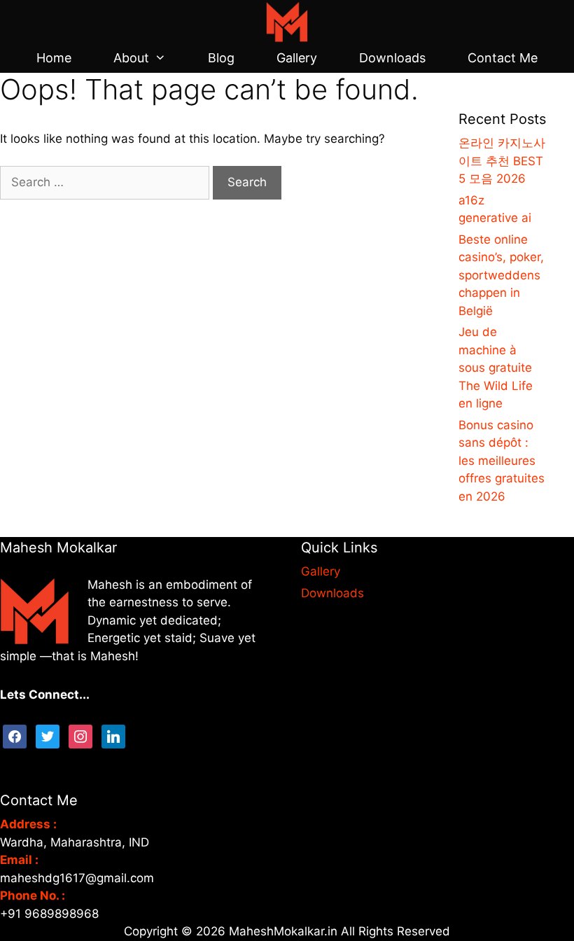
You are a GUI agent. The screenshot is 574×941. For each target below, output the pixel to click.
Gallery (296, 57)
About (131, 57)
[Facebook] (15, 736)
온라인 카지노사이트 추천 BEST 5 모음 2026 (501, 161)
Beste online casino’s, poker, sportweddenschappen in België (501, 275)
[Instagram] (80, 736)
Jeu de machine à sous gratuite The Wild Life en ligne (495, 367)
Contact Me (503, 57)
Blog (221, 57)
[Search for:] (106, 182)
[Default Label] (113, 736)
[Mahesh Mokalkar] (287, 21)
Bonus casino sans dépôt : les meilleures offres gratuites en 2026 (501, 460)
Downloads (392, 57)
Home (53, 57)
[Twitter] (47, 736)
